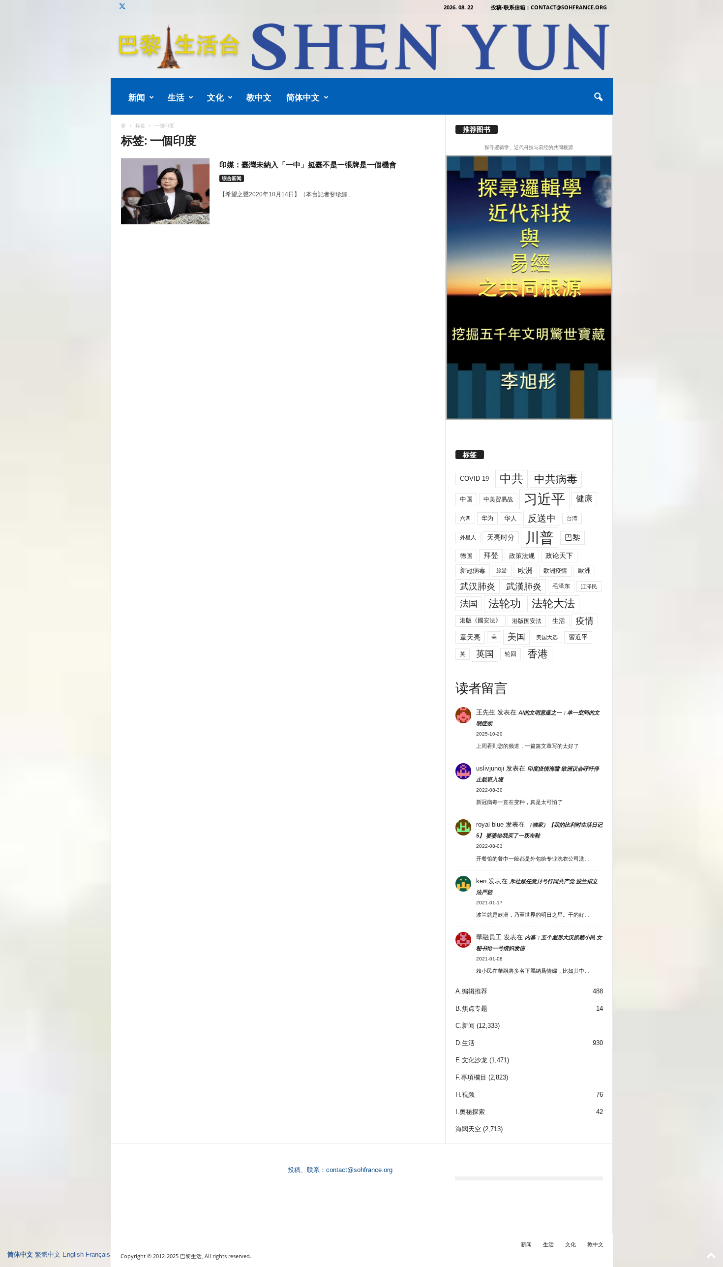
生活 (176, 97)
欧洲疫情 (555, 570)
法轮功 (504, 603)
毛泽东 (561, 586)
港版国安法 (527, 621)
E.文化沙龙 (471, 1060)
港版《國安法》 (480, 620)
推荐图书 (476, 129)
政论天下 (559, 555)
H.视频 (465, 1094)
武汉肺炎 (477, 586)
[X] (122, 7)
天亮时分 (500, 537)
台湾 (572, 518)
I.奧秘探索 (470, 1111)
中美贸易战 (498, 499)
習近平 (578, 637)
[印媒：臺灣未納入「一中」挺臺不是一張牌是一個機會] (165, 191)
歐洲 (584, 570)
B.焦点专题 (471, 1008)
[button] (598, 97)
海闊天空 (468, 1129)
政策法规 (522, 555)
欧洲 (525, 570)
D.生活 (465, 1043)
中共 (511, 478)
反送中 (542, 518)
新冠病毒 (472, 570)
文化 (215, 97)
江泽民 (589, 586)
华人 (510, 518)
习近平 (544, 499)
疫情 (585, 621)
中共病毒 (555, 479)
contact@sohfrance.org (359, 1170)
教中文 (258, 97)
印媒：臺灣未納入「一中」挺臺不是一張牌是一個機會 (307, 164)
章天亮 (470, 637)
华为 (487, 518)
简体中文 (303, 97)
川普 (539, 537)
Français (98, 1254)
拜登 (490, 555)
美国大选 (547, 637)
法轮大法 (553, 603)
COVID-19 (474, 478)
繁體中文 (47, 1254)
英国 (485, 654)
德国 (466, 555)
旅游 (501, 570)
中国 (466, 499)
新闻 (136, 97)
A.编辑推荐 (471, 991)
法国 (469, 604)
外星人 (468, 537)
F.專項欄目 (470, 1077)
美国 (516, 637)
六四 (465, 518)
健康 (584, 498)
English (73, 1254)
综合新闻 (231, 178)
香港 (537, 654)
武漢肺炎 (524, 586)
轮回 (510, 653)
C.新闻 (465, 1025)
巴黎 (572, 537)
